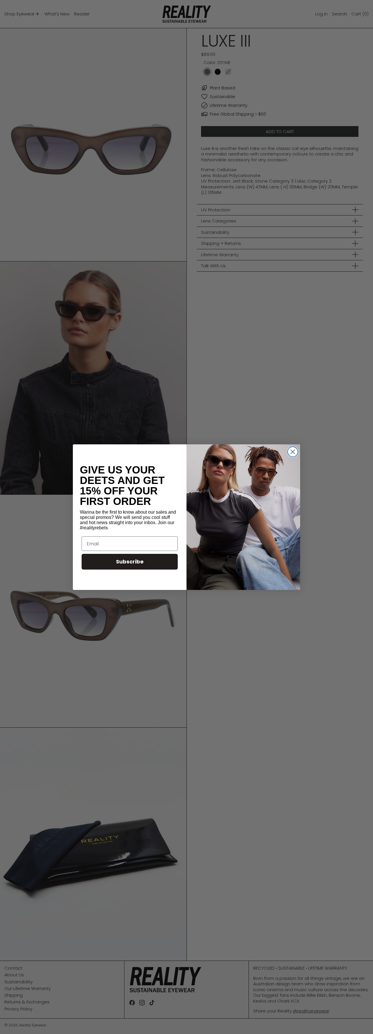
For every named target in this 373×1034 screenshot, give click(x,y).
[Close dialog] (293, 452)
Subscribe (130, 561)
